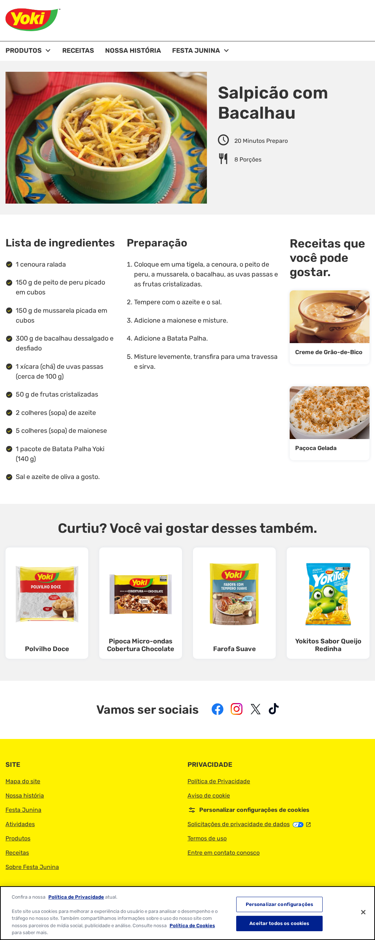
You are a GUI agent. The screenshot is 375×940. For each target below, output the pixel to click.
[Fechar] (363, 912)
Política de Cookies (192, 925)
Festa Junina (23, 809)
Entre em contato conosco (224, 852)
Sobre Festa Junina (32, 866)
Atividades (20, 824)
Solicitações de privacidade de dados (249, 824)
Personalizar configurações (279, 904)
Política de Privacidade (219, 781)
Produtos (17, 838)
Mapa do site (22, 781)
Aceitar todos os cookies (279, 923)
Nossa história (24, 795)
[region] (187, 913)
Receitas (17, 852)
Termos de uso (207, 838)
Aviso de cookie (209, 795)
